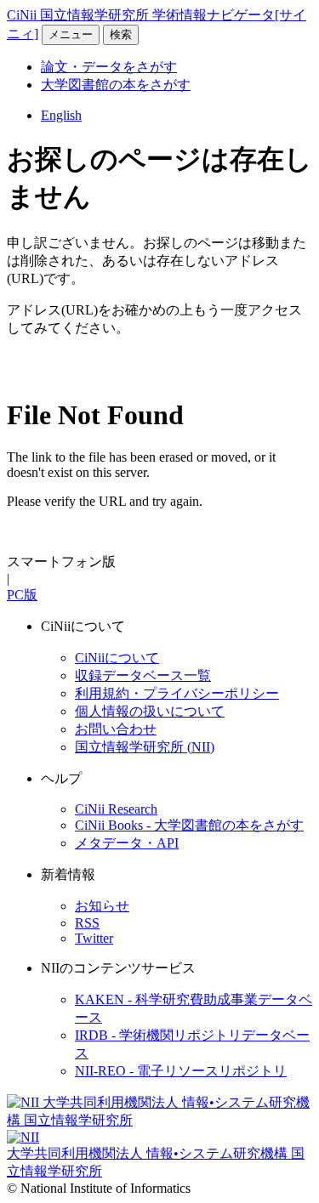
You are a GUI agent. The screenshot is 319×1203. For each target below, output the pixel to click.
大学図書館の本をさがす (116, 84)
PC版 (22, 594)
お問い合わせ (116, 729)
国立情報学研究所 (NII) (144, 747)
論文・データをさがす (109, 67)
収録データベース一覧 (143, 675)
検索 (121, 34)
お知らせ (102, 906)
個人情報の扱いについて (150, 711)
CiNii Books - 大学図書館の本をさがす (189, 825)
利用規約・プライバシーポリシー (177, 693)
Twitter (94, 938)
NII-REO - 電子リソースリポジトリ (181, 1071)
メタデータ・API (127, 843)
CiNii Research (116, 809)
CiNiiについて (117, 657)
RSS (87, 923)
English (61, 115)
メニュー (70, 34)
